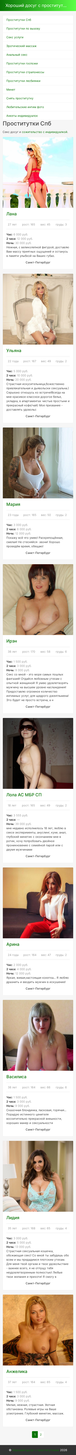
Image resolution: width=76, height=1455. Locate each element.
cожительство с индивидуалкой (44, 132)
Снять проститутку (19, 98)
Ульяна (13, 350)
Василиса (16, 1076)
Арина (12, 944)
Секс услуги (15, 37)
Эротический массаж (21, 46)
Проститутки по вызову (23, 28)
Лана (11, 213)
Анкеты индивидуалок (22, 115)
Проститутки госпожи (22, 63)
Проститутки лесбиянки (23, 81)
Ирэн (11, 641)
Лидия (12, 1217)
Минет (10, 89)
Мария (13, 504)
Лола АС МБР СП (24, 794)
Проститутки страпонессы (25, 72)
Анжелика (16, 1371)
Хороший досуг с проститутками (36, 5)
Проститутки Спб (18, 20)
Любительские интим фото (25, 107)
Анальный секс (16, 54)
